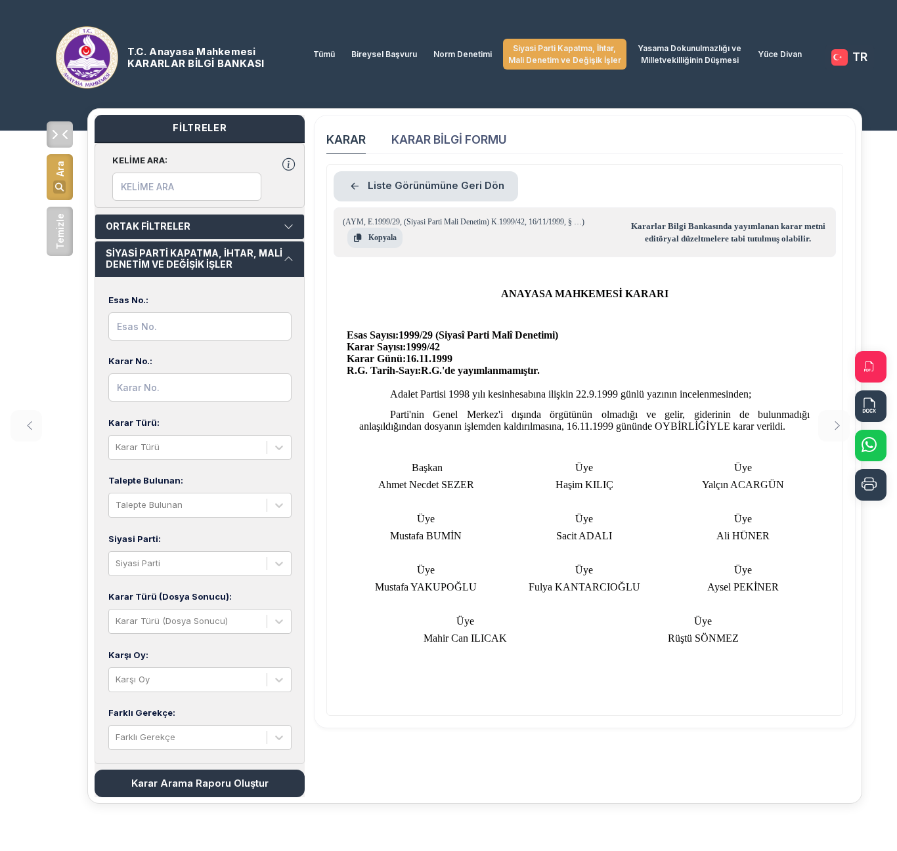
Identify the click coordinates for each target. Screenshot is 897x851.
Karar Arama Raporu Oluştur (200, 783)
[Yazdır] (870, 485)
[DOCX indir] (870, 406)
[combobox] (117, 447)
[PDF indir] (870, 367)
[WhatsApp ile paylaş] (870, 445)
